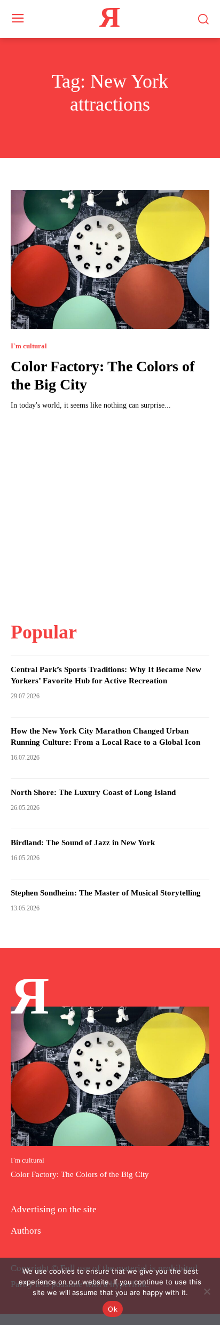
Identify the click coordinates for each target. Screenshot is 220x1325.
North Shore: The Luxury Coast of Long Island (93, 792)
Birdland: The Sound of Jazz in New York (83, 842)
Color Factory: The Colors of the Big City (80, 1174)
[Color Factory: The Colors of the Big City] (110, 259)
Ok (112, 1309)
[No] (206, 1291)
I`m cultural (29, 345)
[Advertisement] (110, 509)
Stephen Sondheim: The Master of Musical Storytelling (106, 892)
